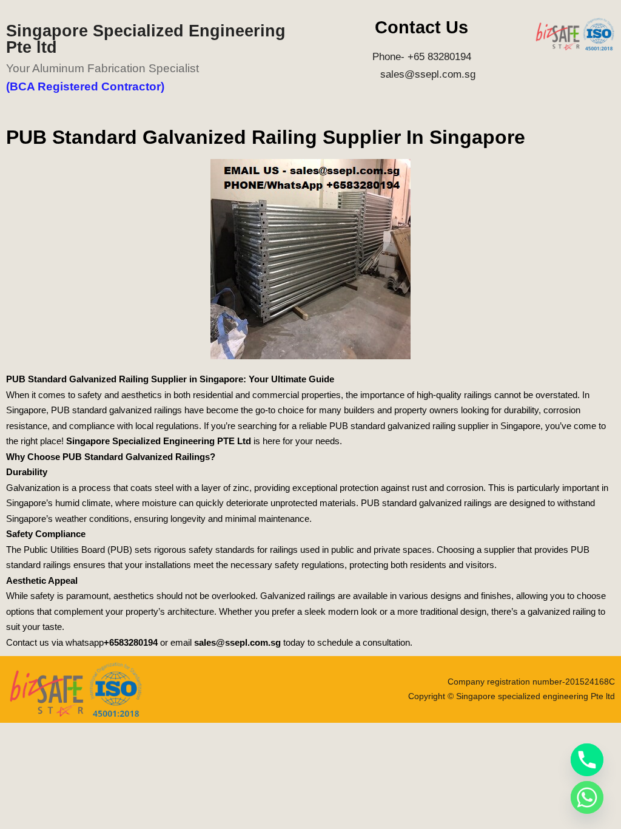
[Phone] (587, 759)
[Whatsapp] (587, 797)
